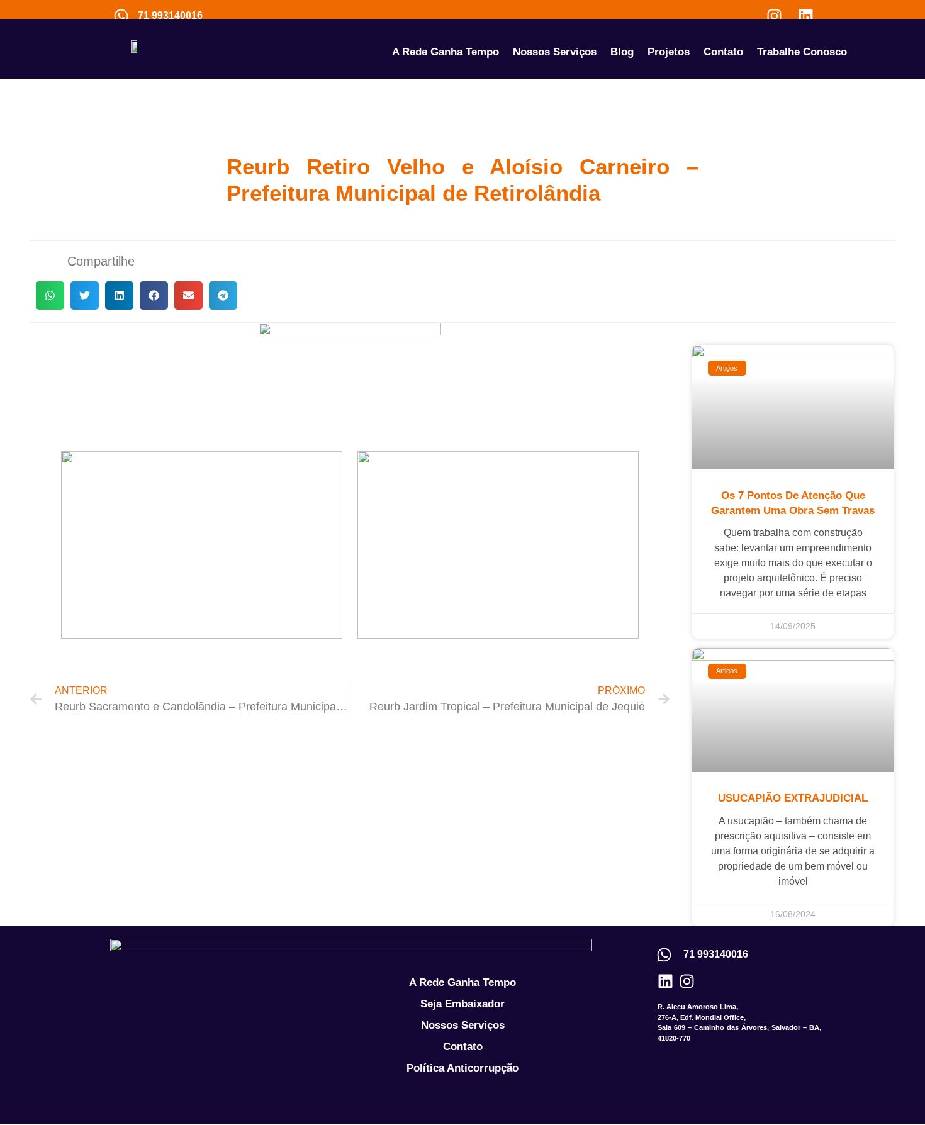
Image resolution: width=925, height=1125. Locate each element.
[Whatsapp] (121, 15)
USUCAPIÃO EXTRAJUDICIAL (793, 798)
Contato (723, 52)
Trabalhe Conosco (802, 52)
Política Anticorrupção (462, 1068)
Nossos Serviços (555, 52)
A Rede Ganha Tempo (445, 52)
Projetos (669, 52)
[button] (50, 295)
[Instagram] (774, 15)
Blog (622, 52)
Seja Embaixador (462, 1004)
